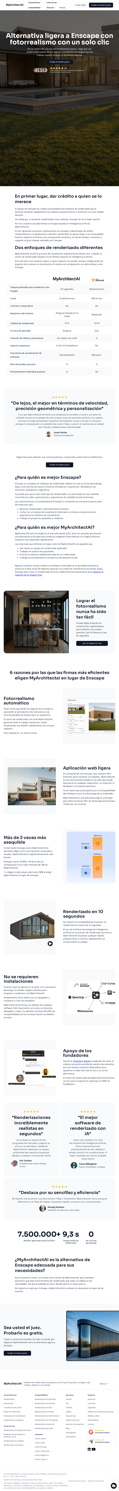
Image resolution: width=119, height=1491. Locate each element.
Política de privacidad (96, 1481)
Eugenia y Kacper (82, 1061)
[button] (35, 2)
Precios (62, 7)
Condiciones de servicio (77, 1481)
